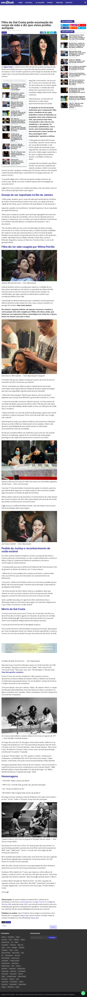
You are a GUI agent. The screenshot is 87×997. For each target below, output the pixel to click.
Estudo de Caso (5, 942)
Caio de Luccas (15, 958)
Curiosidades (11, 937)
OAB (13, 966)
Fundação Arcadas (11, 976)
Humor (3, 947)
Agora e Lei (20, 945)
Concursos (4, 939)
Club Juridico (13, 973)
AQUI (26, 904)
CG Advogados (21, 971)
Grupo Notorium (9, 955)
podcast (23, 939)
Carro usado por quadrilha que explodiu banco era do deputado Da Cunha (18, 128)
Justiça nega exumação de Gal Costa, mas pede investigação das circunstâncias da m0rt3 (16, 137)
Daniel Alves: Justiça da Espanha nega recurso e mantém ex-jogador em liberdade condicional (18, 95)
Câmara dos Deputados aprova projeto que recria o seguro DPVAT (17, 161)
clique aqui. (35, 918)
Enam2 (3, 976)
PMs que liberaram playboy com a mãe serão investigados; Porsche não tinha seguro (17, 104)
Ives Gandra (4, 979)
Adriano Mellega (5, 958)
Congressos (4, 950)
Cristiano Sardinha (14, 960)
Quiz (22, 952)
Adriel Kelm (4, 968)
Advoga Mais (12, 968)
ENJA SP (20, 973)
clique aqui (25, 915)
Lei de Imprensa (25, 902)
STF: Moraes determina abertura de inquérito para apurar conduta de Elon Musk (18, 120)
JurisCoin (12, 979)
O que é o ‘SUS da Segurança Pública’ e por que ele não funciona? (17, 146)
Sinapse (4, 987)
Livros (8, 947)
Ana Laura (17, 955)
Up (2, 955)
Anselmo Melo (5, 971)
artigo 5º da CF (39, 902)
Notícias (4, 32)
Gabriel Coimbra (22, 976)
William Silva (11, 987)
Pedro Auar (13, 945)
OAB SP (21, 981)
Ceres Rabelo (5, 960)
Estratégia (14, 947)
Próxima (53, 927)
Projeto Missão (13, 984)
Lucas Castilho (13, 981)
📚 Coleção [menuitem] (40, 2)
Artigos (17, 937)
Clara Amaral (5, 973)
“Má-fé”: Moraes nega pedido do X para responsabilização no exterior (18, 154)
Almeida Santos (21, 968)
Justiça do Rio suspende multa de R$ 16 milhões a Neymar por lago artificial (18, 113)
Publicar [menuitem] (59, 2)
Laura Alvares (15, 963)
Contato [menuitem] (68, 2)
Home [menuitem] (20, 2)
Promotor (18, 966)
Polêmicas (16, 939)
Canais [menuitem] (49, 2)
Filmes (10, 950)
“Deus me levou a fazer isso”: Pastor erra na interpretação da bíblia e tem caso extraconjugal (18, 86)
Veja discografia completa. (13, 672)
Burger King (13, 971)
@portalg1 (8, 67)
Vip (12, 942)
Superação (21, 947)
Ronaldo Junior (22, 984)
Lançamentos (5, 945)
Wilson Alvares (15, 952)
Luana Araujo (5, 981)
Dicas (10, 939)
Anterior (4, 925)
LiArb (17, 979)
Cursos (16, 950)
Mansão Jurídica (6, 966)
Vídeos (16, 942)
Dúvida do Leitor (6, 963)
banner (17, 987)
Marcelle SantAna (6, 952)
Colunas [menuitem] (28, 2)
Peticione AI (4, 984)
